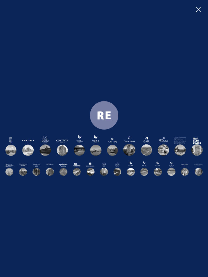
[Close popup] (198, 9)
